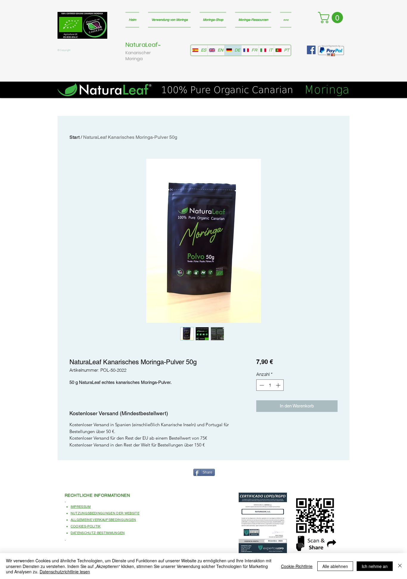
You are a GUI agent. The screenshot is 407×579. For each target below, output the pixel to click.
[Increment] (279, 385)
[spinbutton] (270, 385)
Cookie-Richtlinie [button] (297, 566)
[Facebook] (311, 50)
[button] (332, 17)
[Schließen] (399, 566)
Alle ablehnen (335, 566)
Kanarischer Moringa (138, 56)
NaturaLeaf (141, 45)
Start (74, 137)
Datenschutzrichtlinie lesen (65, 572)
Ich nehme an (375, 566)
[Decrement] (261, 385)
